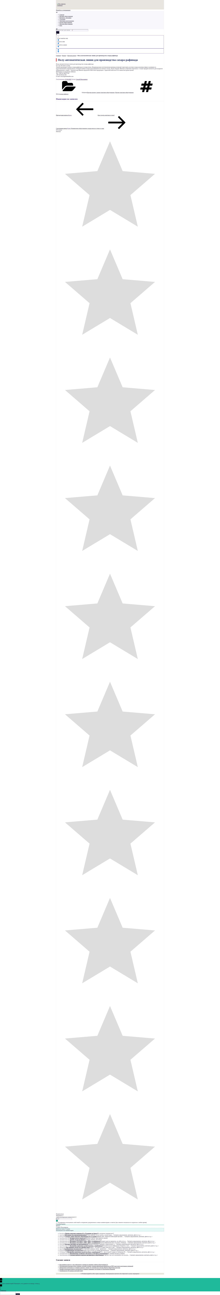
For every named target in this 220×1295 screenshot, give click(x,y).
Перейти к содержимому (63, 10)
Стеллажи (62, 19)
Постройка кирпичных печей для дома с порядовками (86, 1246)
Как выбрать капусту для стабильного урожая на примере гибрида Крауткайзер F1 (83, 1264)
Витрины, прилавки (65, 18)
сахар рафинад (64, 94)
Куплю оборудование (65, 22)
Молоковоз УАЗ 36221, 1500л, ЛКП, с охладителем (85, 1241)
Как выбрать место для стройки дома (77, 1247)
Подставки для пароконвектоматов (75, 1235)
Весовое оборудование (66, 16)
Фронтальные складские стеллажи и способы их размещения (89, 1253)
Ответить (3, 1290)
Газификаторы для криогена (72, 1249)
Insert (17, 1294)
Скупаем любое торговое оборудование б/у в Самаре (81, 1236)
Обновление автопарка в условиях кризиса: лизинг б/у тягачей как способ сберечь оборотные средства (89, 1267)
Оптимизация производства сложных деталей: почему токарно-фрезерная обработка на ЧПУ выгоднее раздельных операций (96, 1266)
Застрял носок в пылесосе (77, 1238)
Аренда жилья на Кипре (77, 1239)
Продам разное (71, 55)
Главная (61, 14)
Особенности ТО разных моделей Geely (71, 1270)
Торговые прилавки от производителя (76, 1244)
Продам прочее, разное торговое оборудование (100, 92)
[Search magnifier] (57, 32)
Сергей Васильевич (81, 79)
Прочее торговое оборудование (124, 92)
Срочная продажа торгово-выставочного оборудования (87, 1255)
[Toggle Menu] (56, 12)
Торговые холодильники (66, 21)
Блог (60, 25)
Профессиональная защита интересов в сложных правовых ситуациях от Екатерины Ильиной (87, 1269)
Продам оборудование (66, 24)
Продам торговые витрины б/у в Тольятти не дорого (81, 1233)
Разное (64, 55)
